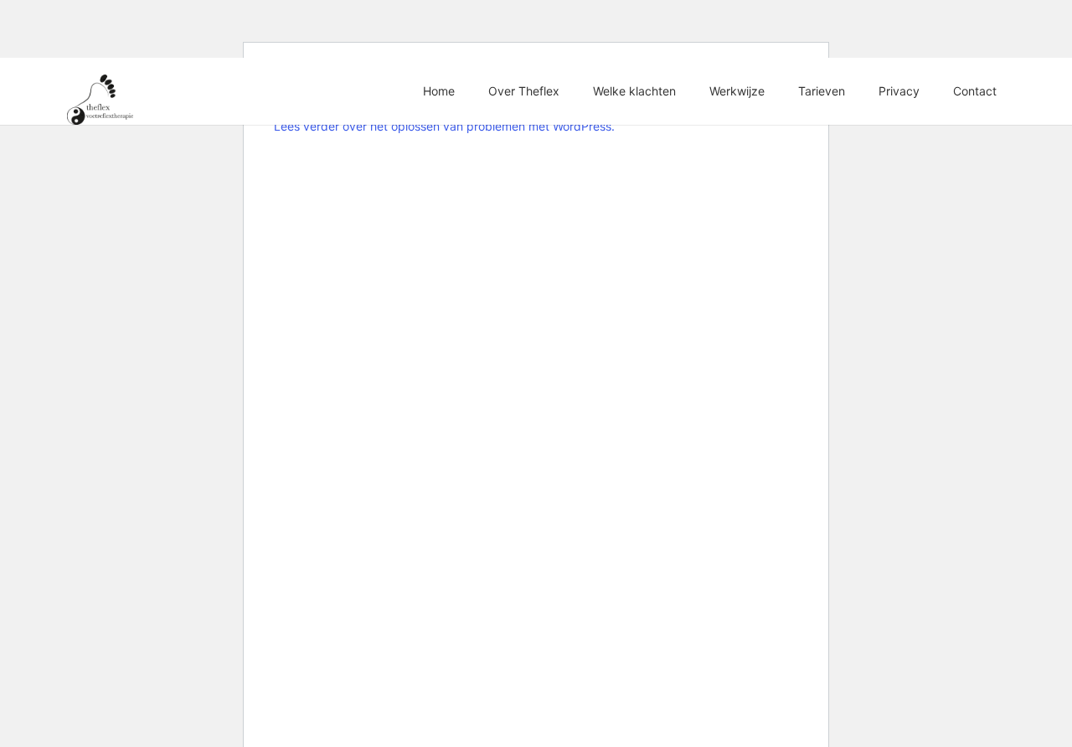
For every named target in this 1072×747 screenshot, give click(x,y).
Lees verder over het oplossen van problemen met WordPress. (444, 126)
